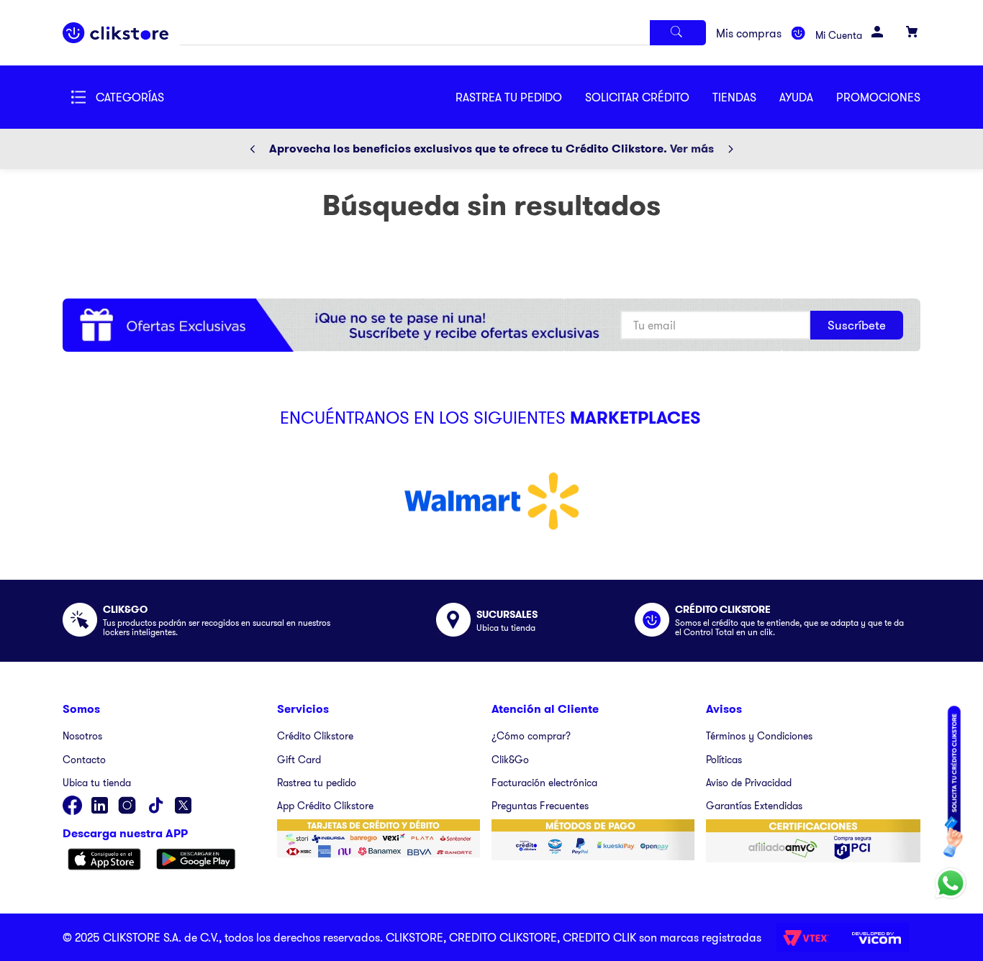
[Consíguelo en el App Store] (104, 860)
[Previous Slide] (252, 148)
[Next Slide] (730, 148)
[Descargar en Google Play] (196, 860)
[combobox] (442, 32)
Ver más (692, 148)
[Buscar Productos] (678, 32)
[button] (648, 97)
